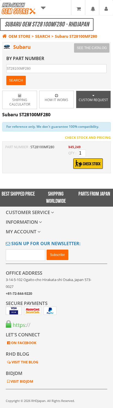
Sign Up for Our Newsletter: (45, 244)
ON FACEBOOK (23, 342)
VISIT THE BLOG (24, 362)
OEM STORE (19, 36)
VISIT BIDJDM (21, 381)
